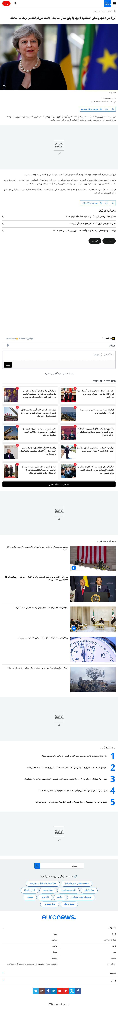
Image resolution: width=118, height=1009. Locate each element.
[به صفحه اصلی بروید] (107, 3)
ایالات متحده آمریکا (68, 890)
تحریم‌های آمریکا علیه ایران (81, 897)
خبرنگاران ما (111, 964)
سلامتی (54, 946)
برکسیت (109, 241)
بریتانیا (96, 11)
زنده (6, 3)
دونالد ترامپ (48, 890)
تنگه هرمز (45, 897)
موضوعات (112, 927)
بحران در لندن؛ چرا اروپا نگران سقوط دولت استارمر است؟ (90, 216)
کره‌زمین (54, 940)
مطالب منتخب (106, 541)
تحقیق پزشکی (69, 904)
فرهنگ (55, 952)
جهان (102, 11)
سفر (114, 952)
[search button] (37, 866)
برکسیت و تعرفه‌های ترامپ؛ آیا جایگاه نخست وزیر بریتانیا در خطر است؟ (84, 230)
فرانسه (59, 897)
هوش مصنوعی (49, 904)
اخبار (109, 11)
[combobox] (59, 866)
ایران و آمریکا (29, 890)
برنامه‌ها (54, 958)
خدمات (113, 973)
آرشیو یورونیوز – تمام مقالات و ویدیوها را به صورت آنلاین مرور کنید (32, 964)
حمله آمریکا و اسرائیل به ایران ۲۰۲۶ (42, 883)
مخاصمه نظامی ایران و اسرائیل (77, 883)
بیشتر (113, 980)
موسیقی (30, 897)
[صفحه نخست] (115, 11)
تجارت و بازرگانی (109, 940)
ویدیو (113, 958)
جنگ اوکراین (89, 890)
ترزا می (95, 241)
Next (114, 946)
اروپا (114, 934)
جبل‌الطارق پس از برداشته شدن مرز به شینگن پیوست (93, 223)
